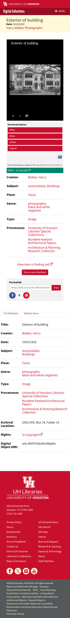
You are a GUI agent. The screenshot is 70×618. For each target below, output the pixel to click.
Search (42, 537)
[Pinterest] (26, 295)
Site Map (43, 532)
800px (12, 136)
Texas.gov (44, 586)
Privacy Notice (13, 597)
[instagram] (26, 571)
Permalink (15, 282)
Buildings (53, 186)
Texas (32, 195)
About (41, 556)
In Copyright (22, 170)
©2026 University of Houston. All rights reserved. (30, 583)
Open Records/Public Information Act (40, 597)
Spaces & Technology (49, 551)
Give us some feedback (35, 272)
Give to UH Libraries (17, 551)
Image (32, 219)
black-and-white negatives (39, 209)
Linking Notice (47, 593)
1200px (12, 142)
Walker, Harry (37, 177)
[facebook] (10, 571)
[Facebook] (12, 295)
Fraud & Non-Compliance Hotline (23, 593)
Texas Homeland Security (19, 590)
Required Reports (36, 600)
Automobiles (36, 186)
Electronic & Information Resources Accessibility (30, 603)
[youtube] (34, 571)
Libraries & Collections (19, 556)
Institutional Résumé (17, 600)
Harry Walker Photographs (24, 28)
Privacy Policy (14, 522)
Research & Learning (49, 546)
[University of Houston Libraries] (28, 487)
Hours (10, 527)
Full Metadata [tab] (10, 313)
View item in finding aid (33, 264)
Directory (12, 537)
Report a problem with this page (22, 586)
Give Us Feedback (16, 541)
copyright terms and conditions (49, 165)
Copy (56, 287)
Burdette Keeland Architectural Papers (42, 241)
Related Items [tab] (31, 313)
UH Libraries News (48, 522)
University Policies (15, 614)
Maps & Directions (16, 561)
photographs (37, 203)
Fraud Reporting (48, 590)
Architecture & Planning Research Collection (44, 249)
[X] (19, 295)
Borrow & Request (48, 541)
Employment (13, 532)
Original (13, 148)
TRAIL (35, 590)
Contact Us (12, 546)
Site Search (44, 527)
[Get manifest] (59, 156)
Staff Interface (46, 561)
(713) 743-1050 (14, 514)
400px (12, 130)
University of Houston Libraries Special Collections (42, 231)
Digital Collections (14, 11)
